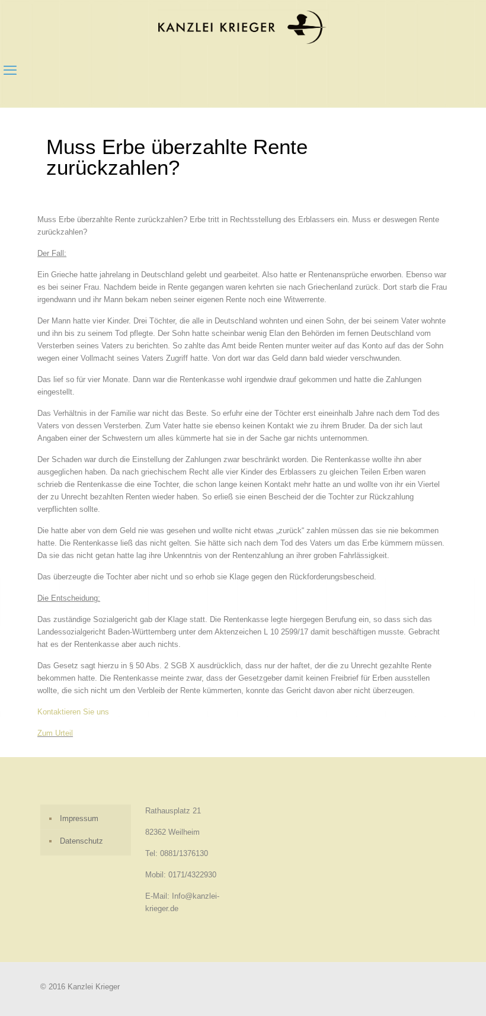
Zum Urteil (55, 733)
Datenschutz (81, 840)
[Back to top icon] (429, 991)
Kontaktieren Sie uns (73, 711)
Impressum (79, 818)
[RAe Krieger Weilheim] (243, 27)
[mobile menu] (10, 70)
